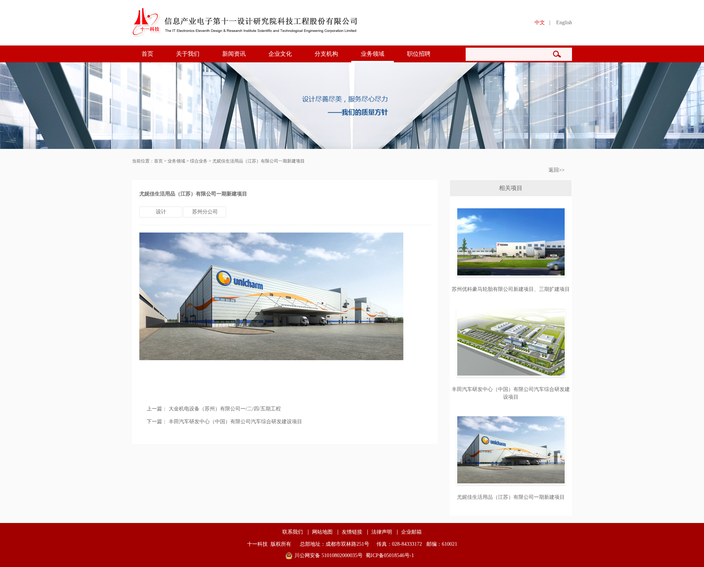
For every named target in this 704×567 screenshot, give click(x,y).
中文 (540, 22)
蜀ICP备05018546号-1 (390, 555)
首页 (147, 54)
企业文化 (280, 54)
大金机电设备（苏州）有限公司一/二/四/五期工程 (225, 408)
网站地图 (322, 532)
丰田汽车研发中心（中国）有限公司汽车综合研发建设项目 (235, 421)
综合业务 (199, 161)
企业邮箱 (411, 532)
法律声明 (381, 532)
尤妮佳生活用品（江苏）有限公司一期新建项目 (258, 161)
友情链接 (352, 532)
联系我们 (292, 532)
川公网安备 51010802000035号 (328, 555)
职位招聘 (418, 54)
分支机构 (326, 54)
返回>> (557, 170)
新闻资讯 (234, 54)
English (564, 22)
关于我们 (187, 54)
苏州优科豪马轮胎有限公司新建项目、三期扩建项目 (511, 289)
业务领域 (372, 54)
